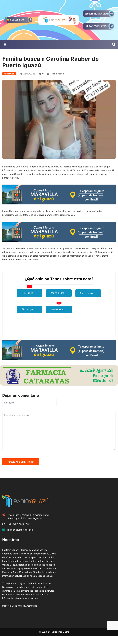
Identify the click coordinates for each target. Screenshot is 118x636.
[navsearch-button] (114, 45)
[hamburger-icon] (5, 45)
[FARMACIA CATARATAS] (59, 375)
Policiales (9, 74)
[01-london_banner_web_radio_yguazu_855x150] (59, 194)
